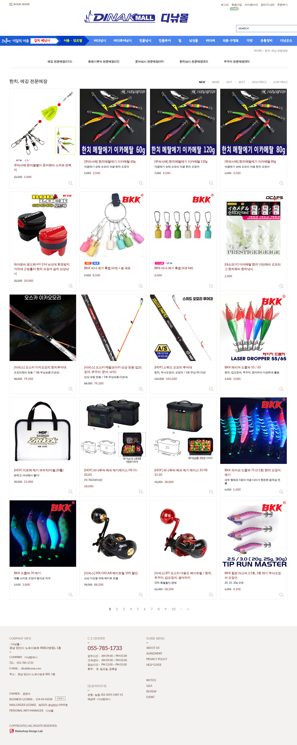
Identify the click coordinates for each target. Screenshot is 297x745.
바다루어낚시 (123, 40)
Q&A (149, 686)
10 (173, 609)
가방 (250, 40)
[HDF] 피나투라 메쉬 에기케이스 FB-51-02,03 (111, 472)
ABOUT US (153, 648)
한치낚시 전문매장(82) (194, 61)
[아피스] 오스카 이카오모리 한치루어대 (40, 367)
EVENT (150, 697)
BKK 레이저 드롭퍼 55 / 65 (243, 367)
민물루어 (165, 40)
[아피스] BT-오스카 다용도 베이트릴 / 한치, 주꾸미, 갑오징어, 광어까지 (183, 575)
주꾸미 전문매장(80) (237, 61)
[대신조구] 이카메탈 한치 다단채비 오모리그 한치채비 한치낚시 (253, 267)
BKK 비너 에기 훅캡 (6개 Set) (173, 268)
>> (187, 609)
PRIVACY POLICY (156, 659)
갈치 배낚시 (42, 40)
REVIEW (151, 692)
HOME (258, 50)
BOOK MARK (21, 4)
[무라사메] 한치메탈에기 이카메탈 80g (250, 161)
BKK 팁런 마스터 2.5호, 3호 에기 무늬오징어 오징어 (253, 575)
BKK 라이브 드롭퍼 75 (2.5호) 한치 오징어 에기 (253, 472)
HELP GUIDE (154, 665)
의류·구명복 (231, 40)
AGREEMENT (154, 654)
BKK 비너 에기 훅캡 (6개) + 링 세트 (107, 268)
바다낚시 (100, 40)
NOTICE (151, 680)
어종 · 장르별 (73, 40)
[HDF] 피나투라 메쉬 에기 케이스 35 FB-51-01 (181, 472)
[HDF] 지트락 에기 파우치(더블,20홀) (38, 470)
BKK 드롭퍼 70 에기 (27, 573)
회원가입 (237, 4)
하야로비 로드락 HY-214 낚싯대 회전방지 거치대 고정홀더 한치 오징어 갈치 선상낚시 (42, 269)
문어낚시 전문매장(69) (149, 61)
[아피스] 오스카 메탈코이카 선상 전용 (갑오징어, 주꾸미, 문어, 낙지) (113, 370)
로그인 (225, 4)
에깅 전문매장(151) (60, 61)
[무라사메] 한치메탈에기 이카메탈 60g (109, 161)
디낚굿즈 (286, 40)
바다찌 (210, 40)
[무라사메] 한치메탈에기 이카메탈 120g (180, 161)
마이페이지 (251, 4)
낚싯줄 (193, 40)
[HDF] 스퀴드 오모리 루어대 (173, 367)
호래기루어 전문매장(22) (103, 61)
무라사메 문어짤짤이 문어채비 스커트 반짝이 (42, 167)
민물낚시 (145, 40)
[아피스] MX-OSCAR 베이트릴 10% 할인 (111, 573)
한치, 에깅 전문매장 (276, 50)
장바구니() (267, 4)
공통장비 (266, 40)
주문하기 (282, 4)
